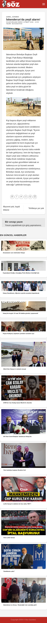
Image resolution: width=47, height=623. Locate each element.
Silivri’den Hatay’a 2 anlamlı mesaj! (14, 369)
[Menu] (43, 4)
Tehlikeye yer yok (36, 208)
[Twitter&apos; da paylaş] (21, 197)
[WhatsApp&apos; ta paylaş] (12, 197)
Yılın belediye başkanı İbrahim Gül (14, 470)
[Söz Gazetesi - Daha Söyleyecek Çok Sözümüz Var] (14, 4)
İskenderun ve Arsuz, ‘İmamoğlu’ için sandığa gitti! (20, 605)
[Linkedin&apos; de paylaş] (35, 197)
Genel (8, 17)
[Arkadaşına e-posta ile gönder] (26, 197)
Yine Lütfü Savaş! (9, 537)
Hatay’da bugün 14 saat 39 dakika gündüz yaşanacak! (20, 313)
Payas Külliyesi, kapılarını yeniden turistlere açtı (18, 333)
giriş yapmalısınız (33, 225)
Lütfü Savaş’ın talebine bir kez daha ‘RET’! (17, 504)
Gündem (15, 17)
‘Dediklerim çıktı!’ (9, 571)
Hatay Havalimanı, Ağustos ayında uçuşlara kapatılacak (21, 293)
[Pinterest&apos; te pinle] (30, 197)
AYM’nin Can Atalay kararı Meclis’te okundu (17, 403)
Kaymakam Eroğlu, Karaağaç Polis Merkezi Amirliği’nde (21, 273)
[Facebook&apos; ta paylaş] (17, 197)
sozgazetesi (17, 23)
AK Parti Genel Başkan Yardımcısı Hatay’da (17, 436)
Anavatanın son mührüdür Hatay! (14, 252)
